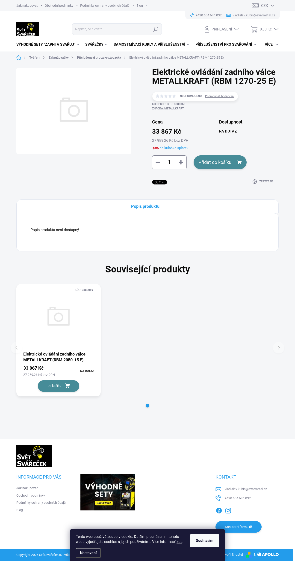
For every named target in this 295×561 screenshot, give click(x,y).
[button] (147, 405)
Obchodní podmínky (59, 5)
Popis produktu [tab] (145, 206)
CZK (264, 5)
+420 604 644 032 (238, 498)
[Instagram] (228, 509)
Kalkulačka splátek (174, 148)
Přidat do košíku (214, 162)
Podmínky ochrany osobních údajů (105, 5)
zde (179, 542)
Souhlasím (204, 540)
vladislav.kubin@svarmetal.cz (246, 489)
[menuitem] (48, 44)
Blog (139, 5)
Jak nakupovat (27, 5)
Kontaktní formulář (238, 527)
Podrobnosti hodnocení (219, 96)
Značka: (168, 108)
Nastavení (88, 553)
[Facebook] (218, 509)
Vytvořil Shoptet (231, 554)
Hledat (156, 29)
